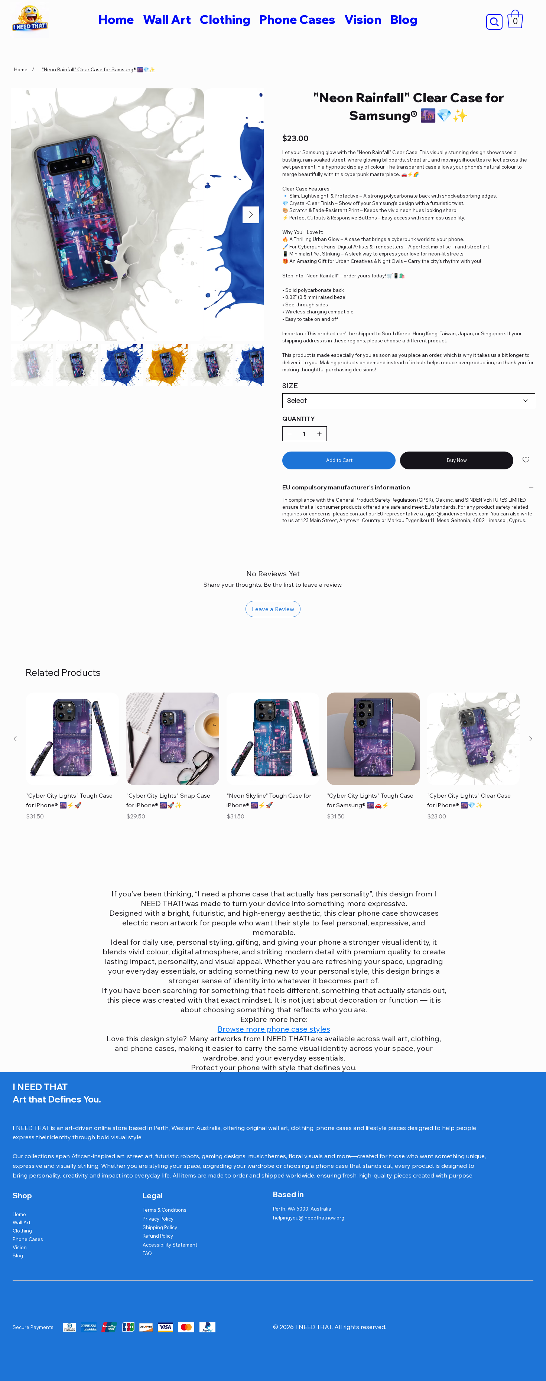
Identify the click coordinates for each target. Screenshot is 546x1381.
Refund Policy (158, 1236)
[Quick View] (72, 739)
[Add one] (319, 433)
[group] (273, 757)
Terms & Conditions (164, 1210)
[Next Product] (530, 738)
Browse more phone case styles (274, 1028)
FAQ (147, 1253)
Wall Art (21, 1222)
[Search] (494, 22)
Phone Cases (28, 1239)
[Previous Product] (15, 738)
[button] (515, 19)
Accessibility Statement (170, 1245)
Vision (20, 1247)
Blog (18, 1255)
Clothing (22, 1231)
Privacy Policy (158, 1219)
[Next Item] (251, 214)
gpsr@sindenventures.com (457, 514)
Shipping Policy (160, 1227)
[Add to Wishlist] (526, 460)
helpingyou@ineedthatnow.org (308, 1218)
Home (19, 1214)
